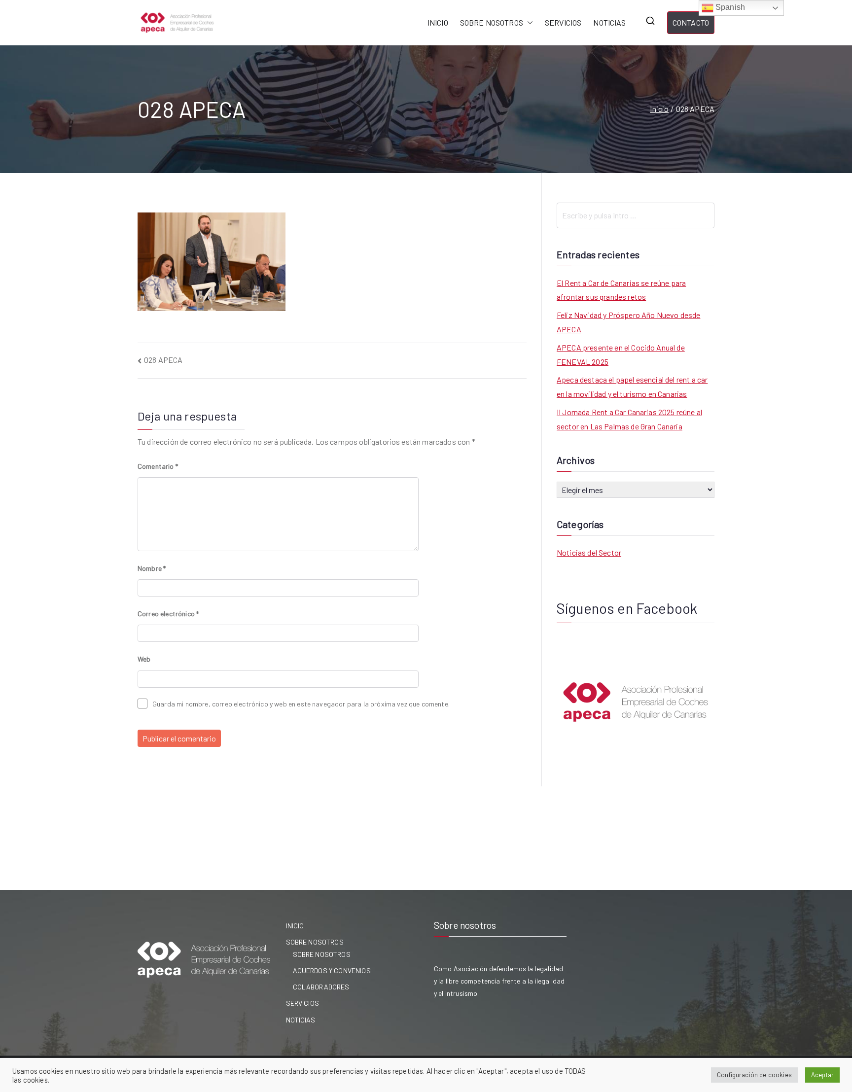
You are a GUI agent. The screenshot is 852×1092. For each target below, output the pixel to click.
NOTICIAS (609, 22)
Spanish (729, 7)
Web (144, 659)
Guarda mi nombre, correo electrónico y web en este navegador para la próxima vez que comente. (301, 704)
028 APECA (163, 359)
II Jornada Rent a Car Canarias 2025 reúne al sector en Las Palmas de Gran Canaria (629, 419)
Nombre (152, 568)
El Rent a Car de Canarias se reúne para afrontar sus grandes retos (621, 290)
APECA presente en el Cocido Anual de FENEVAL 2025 (621, 354)
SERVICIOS (563, 22)
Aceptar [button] (822, 1075)
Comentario (158, 466)
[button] (528, 23)
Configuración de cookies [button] (754, 1075)
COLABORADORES (321, 987)
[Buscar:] (635, 215)
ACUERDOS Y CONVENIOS (332, 970)
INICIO (437, 22)
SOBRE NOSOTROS (491, 22)
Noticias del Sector (589, 552)
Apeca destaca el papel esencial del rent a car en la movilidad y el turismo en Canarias (632, 386)
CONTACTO (691, 22)
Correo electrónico (168, 613)
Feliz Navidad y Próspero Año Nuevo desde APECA (628, 322)
